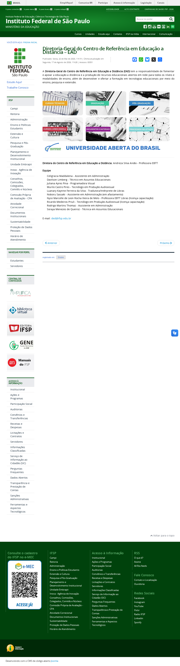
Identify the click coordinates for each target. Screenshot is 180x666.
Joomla (54, 660)
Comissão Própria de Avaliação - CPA (21, 196)
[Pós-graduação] (149, 113)
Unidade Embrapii (21, 164)
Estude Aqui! (14, 82)
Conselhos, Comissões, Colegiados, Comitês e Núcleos (21, 184)
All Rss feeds (140, 565)
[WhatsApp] (141, 59)
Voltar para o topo (163, 535)
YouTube (138, 606)
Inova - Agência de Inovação (64, 593)
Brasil (16, 2)
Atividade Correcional (17, 205)
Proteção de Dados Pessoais (64, 625)
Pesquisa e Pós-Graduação (19, 144)
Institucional (17, 389)
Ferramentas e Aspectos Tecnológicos (18, 508)
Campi (14, 108)
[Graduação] (106, 113)
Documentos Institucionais (18, 214)
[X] (153, 59)
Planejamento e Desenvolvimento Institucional (20, 155)
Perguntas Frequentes (17, 470)
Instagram (139, 602)
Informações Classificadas (17, 448)
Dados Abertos (19, 477)
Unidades (90, 34)
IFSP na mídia (132, 34)
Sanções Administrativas (19, 497)
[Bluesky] (147, 59)
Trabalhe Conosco (17, 87)
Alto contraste (131, 9)
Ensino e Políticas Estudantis (20, 126)
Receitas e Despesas (16, 425)
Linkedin (138, 618)
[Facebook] (134, 59)
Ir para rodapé (61, 9)
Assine (137, 561)
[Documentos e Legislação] (106, 139)
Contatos (117, 34)
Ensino (61, 257)
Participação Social (21, 404)
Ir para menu (30, 9)
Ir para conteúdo (13, 9)
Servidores (16, 266)
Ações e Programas (16, 396)
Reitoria (15, 114)
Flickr (137, 610)
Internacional (149, 34)
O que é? (138, 557)
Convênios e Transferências (19, 416)
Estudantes (17, 260)
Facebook (139, 598)
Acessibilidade (112, 9)
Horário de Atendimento (18, 237)
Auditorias (16, 409)
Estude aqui (104, 34)
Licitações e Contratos (17, 434)
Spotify (138, 622)
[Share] (160, 59)
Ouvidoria (139, 584)
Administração (18, 119)
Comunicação (165, 34)
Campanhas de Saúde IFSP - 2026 (159, 9)
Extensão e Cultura (16, 135)
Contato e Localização (145, 580)
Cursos (78, 34)
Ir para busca (45, 9)
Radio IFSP (139, 614)
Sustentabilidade (20, 221)
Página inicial (30, 42)
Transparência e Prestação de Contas (20, 486)
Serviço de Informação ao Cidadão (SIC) (18, 459)
